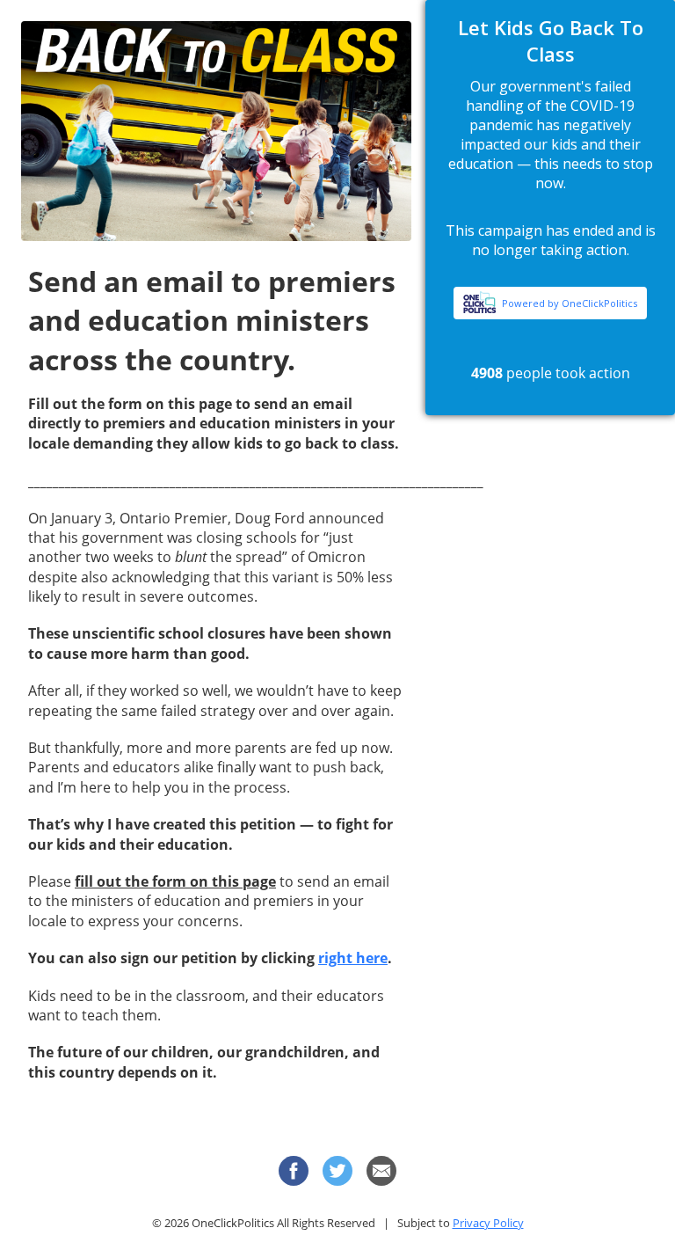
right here (353, 958)
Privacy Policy (488, 1223)
